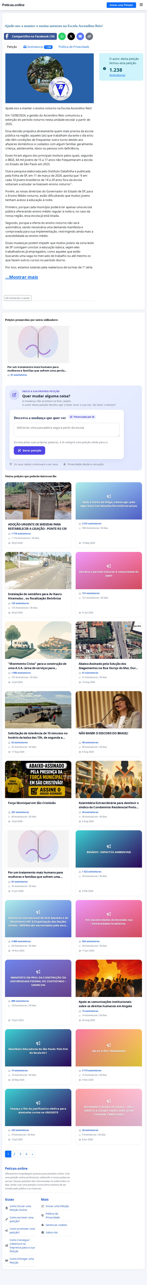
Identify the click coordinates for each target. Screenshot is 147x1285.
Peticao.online (13, 5)
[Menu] (141, 5)
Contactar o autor (19, 298)
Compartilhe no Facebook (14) (33, 36)
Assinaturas (39, 47)
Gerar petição (32, 450)
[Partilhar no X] (71, 36)
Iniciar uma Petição (121, 5)
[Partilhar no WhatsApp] (62, 36)
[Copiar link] (89, 36)
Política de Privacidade (74, 47)
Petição (12, 47)
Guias (9, 1199)
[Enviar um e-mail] (80, 36)
